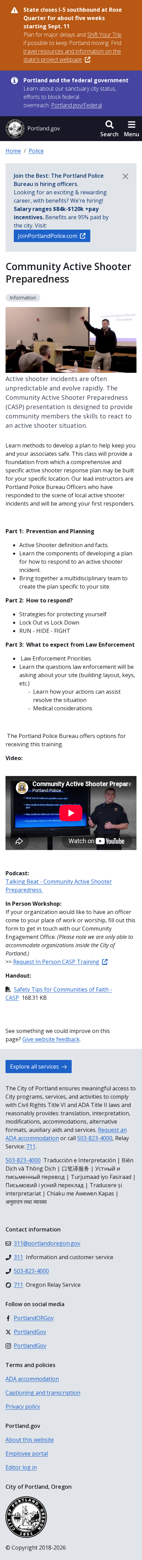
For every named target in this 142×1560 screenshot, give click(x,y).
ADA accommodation (32, 1379)
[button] (109, 129)
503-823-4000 (94, 1138)
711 (31, 1146)
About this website (30, 1439)
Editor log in (21, 1467)
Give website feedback (51, 1039)
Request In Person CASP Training (56, 962)
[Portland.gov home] (33, 128)
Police (36, 151)
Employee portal (27, 1453)
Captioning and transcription (43, 1392)
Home (13, 151)
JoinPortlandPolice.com (47, 236)
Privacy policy (23, 1406)
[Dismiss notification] (125, 176)
